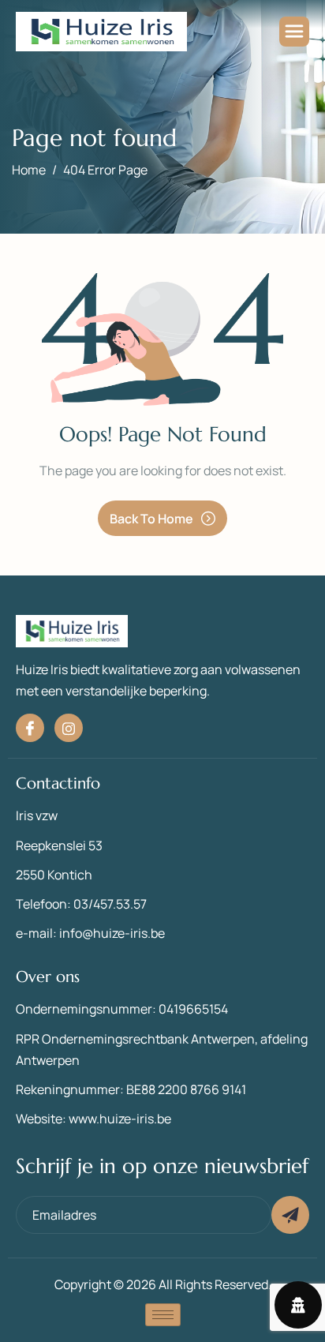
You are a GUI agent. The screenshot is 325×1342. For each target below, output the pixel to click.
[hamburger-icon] (294, 32)
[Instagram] (68, 728)
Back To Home (151, 518)
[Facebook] (30, 728)
